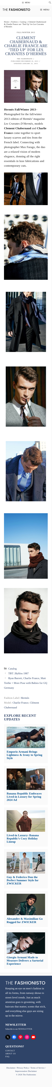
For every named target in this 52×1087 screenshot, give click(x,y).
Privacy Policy (23, 1068)
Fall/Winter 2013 (26, 32)
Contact (10, 1051)
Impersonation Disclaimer (26, 1071)
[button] (50, 2)
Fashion (14, 22)
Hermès (25, 697)
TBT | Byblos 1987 (18, 673)
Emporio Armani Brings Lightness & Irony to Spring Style (24, 755)
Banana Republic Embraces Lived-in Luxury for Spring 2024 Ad (24, 797)
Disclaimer (11, 1068)
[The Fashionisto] (16, 9)
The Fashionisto (24, 58)
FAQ (7, 1057)
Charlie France (21, 702)
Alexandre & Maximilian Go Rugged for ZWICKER (25, 920)
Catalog (23, 22)
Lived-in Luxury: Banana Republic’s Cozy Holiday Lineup (23, 838)
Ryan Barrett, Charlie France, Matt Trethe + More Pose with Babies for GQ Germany (25, 683)
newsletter (25, 1029)
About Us (10, 1054)
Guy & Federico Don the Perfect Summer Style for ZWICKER (23, 880)
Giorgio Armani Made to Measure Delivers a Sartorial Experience (25, 960)
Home (6, 22)
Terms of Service (38, 1068)
